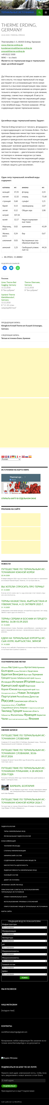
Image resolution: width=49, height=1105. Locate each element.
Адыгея (21, 667)
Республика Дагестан (28, 697)
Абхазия (4, 667)
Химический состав (13, 855)
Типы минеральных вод (14, 831)
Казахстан (40, 682)
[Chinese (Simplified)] (3, 456)
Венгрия (18, 674)
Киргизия (30, 686)
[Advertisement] (24, 372)
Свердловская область (8, 705)
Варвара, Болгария (22, 786)
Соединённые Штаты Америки (14, 708)
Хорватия (41, 715)
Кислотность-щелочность (16, 865)
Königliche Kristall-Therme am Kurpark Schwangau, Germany (21, 326)
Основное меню (46, 12)
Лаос (38, 689)
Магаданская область (9, 693)
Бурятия (6, 674)
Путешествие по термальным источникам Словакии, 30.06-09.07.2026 (23, 753)
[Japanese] (20, 456)
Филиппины (17, 715)
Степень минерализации (15, 850)
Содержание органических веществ (20, 860)
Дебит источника (11, 880)
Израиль (38, 678)
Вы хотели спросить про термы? (22, 587)
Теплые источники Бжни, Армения (15, 337)
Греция (5, 678)
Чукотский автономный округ (18, 719)
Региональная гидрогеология (17, 836)
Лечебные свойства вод (12, 884)
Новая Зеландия (28, 692)
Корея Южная (9, 689)
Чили (4, 718)
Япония (34, 718)
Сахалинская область (25, 701)
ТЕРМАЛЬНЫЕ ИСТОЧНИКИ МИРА (18, 12)
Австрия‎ (13, 667)
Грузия (13, 678)
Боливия (16, 671)
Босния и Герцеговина (28, 671)
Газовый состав (11, 875)
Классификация (8, 841)
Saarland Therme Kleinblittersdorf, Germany (8, 297)
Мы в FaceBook (8, 989)
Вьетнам (28, 675)
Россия (7, 701)
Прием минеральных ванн (15, 897)
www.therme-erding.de (12, 45)
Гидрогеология (8, 826)
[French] (9, 456)
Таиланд (6, 711)
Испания (17, 681)
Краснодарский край (26, 690)
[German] (13, 456)
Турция (17, 710)
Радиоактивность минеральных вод (20, 870)
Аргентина (30, 667)
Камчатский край (13, 685)
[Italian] (16, 456)
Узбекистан (5, 715)
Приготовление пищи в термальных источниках (26, 906)
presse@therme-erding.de (13, 51)
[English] (6, 456)
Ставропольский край (36, 708)
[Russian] (26, 456)
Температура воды (12, 846)
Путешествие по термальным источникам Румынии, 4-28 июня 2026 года (23, 771)
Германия (37, 674)
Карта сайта (6, 911)
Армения (41, 667)
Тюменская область (30, 711)
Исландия (6, 682)
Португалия (8, 696)
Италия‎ (29, 681)
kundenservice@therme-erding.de (16, 48)
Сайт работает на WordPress (11, 1102)
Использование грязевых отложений (21, 901)
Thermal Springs (18, 35)
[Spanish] (30, 456)
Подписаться (9, 1086)
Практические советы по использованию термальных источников (20, 891)
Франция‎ (30, 714)
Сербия (20, 705)
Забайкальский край (25, 678)
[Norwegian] (23, 456)
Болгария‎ (7, 671)
